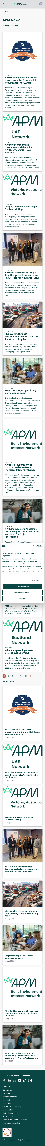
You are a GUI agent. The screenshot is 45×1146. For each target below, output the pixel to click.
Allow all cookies (22, 586)
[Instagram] (30, 1081)
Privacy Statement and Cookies (15, 1120)
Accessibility (8, 1110)
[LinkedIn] (9, 1081)
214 (26, 676)
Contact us (7, 1090)
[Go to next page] (30, 676)
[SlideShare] (14, 1081)
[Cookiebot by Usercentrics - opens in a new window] (33, 546)
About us (6, 1087)
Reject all (22, 599)
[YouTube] (19, 1081)
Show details (34, 580)
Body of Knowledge (10, 1113)
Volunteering (8, 1093)
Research (6, 1100)
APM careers (8, 1103)
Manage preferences (21, 592)
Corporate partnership (12, 1106)
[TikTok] (24, 1081)
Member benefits (10, 1096)
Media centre (8, 1116)
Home (7, 12)
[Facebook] (4, 1081)
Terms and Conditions (12, 1123)
